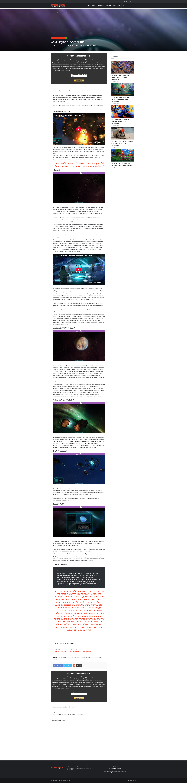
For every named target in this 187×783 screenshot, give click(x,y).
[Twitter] (133, 1)
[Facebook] (135, 1)
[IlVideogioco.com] (58, 5)
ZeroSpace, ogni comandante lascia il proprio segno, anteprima (121, 77)
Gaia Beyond (77, 657)
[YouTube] (131, 1)
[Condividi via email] (77, 665)
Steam (55, 659)
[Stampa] (80, 665)
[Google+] (74, 665)
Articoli (93, 5)
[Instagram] (128, 1)
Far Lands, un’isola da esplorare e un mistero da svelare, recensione (122, 143)
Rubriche (108, 5)
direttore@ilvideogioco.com (115, 768)
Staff (119, 5)
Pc (92, 657)
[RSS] (124, 1)
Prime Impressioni (60, 37)
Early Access (71, 657)
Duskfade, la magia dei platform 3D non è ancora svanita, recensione (122, 99)
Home (89, 5)
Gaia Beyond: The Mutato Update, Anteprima (80, 651)
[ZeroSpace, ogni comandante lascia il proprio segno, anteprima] (122, 67)
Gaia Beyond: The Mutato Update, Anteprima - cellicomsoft (70, 712)
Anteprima (57, 12)
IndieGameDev (87, 657)
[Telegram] (126, 1)
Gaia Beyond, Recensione (61, 651)
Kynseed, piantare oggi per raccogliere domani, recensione (122, 164)
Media (114, 5)
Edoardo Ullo (53, 48)
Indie (82, 657)
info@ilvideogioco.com (115, 772)
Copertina (65, 657)
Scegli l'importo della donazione (79, 74)
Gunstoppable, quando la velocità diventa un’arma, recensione (120, 121)
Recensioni (100, 5)
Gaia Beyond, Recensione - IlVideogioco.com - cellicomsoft (70, 714)
